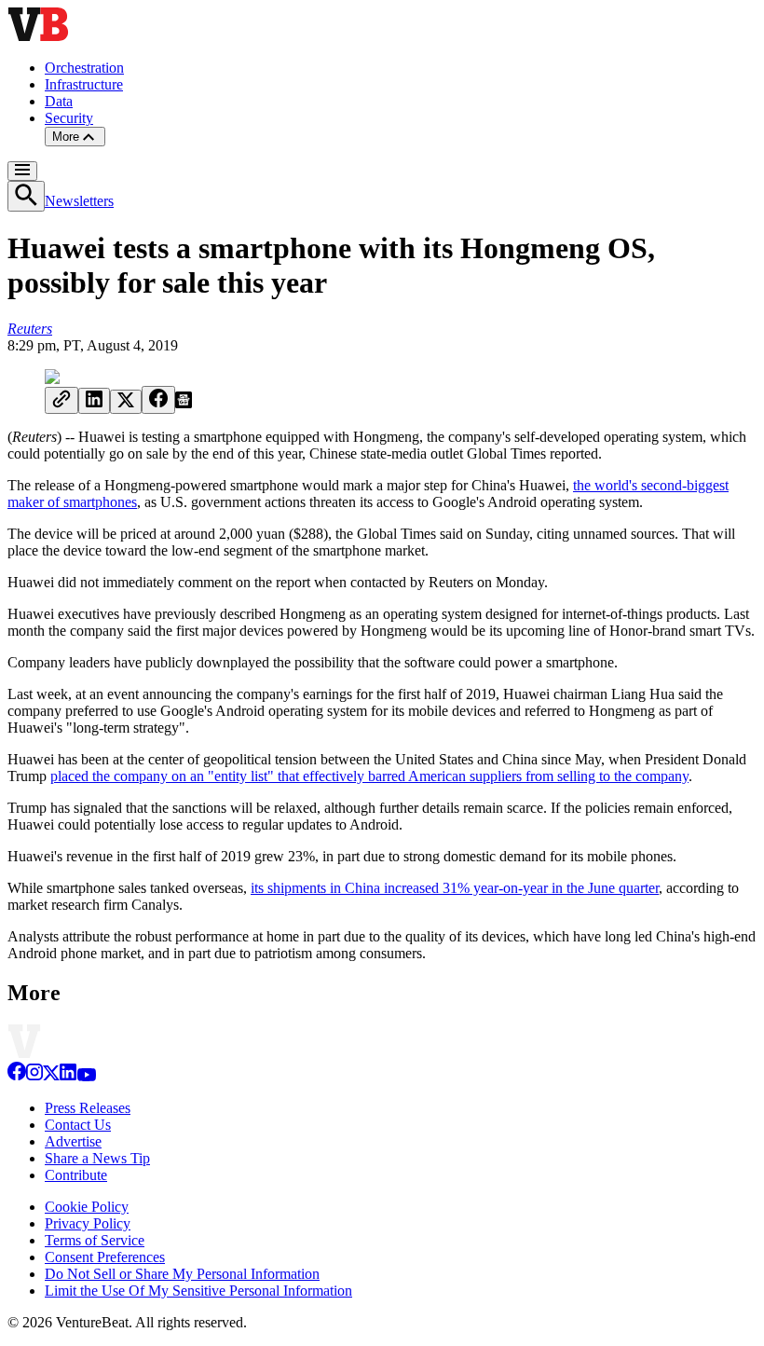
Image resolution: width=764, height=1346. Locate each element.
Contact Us (78, 1125)
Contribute (76, 1175)
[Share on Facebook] (158, 400)
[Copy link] (61, 400)
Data (59, 101)
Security (69, 118)
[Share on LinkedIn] (94, 401)
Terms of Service (94, 1240)
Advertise (73, 1141)
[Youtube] (86, 1076)
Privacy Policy (87, 1223)
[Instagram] (34, 1076)
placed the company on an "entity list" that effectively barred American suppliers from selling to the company (369, 776)
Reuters (29, 328)
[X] (51, 1076)
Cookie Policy (87, 1207)
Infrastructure (84, 84)
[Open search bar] (26, 196)
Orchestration (84, 68)
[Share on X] (126, 402)
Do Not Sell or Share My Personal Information (182, 1274)
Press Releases (87, 1108)
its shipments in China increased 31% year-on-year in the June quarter (455, 888)
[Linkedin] (68, 1076)
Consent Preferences (105, 1257)
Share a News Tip (97, 1158)
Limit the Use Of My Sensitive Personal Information (198, 1290)
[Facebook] (16, 1076)
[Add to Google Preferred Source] (183, 403)
